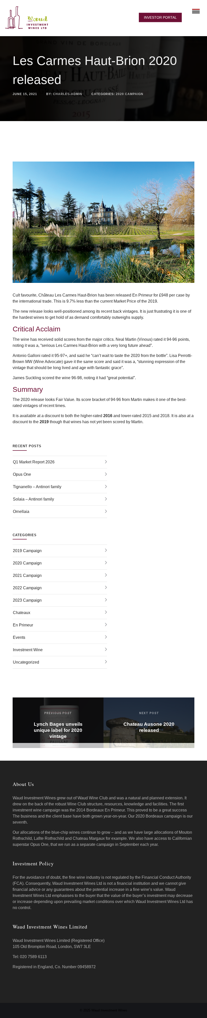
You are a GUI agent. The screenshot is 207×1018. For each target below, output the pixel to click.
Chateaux (21, 612)
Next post (149, 713)
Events (19, 637)
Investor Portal (160, 17)
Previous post (58, 713)
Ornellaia (21, 511)
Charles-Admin (67, 94)
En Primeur (23, 625)
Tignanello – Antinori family (37, 487)
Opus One (22, 474)
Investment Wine (28, 650)
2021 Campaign (27, 575)
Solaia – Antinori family (33, 499)
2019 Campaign (27, 551)
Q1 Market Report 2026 (34, 462)
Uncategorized (26, 662)
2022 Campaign (27, 588)
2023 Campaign (27, 600)
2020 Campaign (129, 94)
